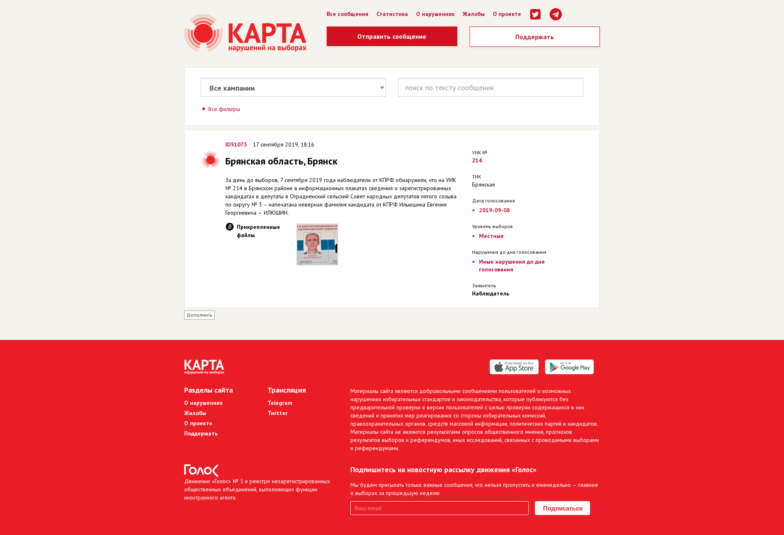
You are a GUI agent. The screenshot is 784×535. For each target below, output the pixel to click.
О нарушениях (435, 14)
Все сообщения (347, 14)
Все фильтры (224, 109)
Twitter (277, 413)
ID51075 (236, 144)
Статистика (392, 14)
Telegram (279, 402)
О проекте (507, 14)
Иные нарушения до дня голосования (512, 265)
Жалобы (474, 14)
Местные (491, 236)
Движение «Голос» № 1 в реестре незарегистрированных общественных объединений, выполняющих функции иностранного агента (257, 489)
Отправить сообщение (391, 36)
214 (477, 160)
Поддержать (534, 37)
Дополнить (199, 315)
